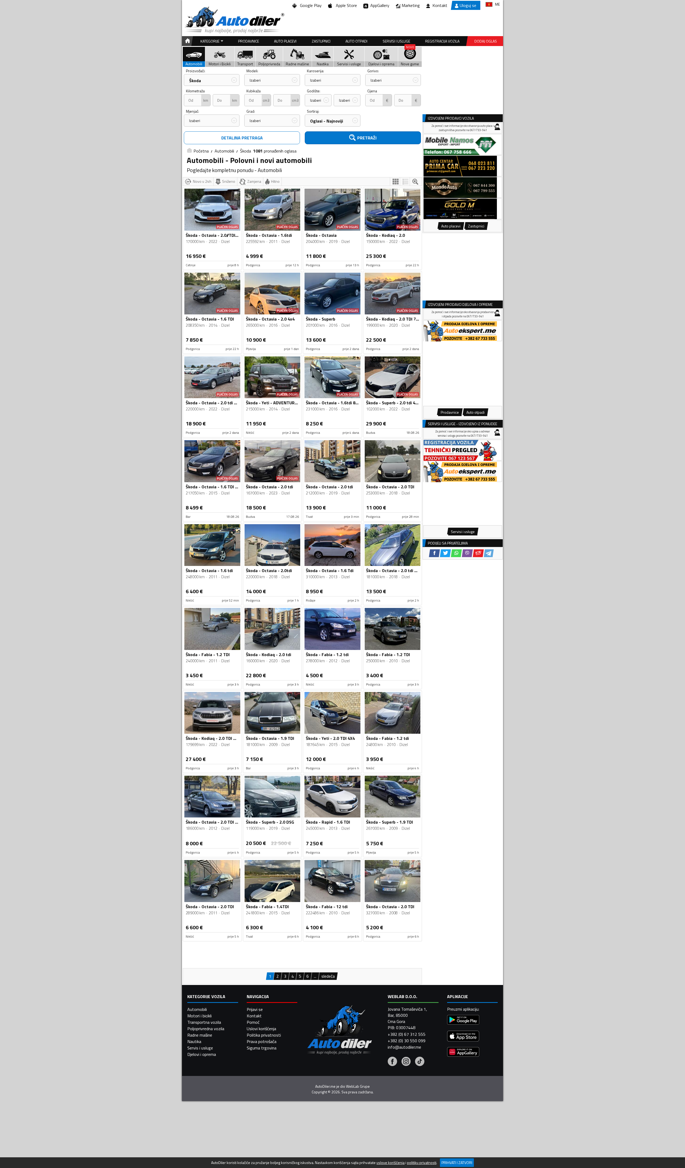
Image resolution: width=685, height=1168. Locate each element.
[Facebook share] (434, 553)
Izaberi (255, 80)
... (315, 976)
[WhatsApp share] (456, 553)
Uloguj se (468, 5)
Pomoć (253, 1022)
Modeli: (252, 71)
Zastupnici (321, 41)
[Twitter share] (445, 553)
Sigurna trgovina (261, 1048)
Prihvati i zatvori (457, 1162)
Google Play (310, 5)
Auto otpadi (356, 41)
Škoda (195, 80)
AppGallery (378, 5)
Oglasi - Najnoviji (326, 121)
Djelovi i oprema (201, 1054)
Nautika (194, 1041)
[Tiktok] (419, 1062)
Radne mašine (199, 1035)
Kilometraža (195, 91)
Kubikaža (253, 91)
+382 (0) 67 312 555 (406, 1034)
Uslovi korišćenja (261, 1028)
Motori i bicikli (199, 1016)
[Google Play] (463, 1020)
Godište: (313, 91)
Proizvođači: (195, 71)
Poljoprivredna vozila (205, 1028)
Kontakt (439, 5)
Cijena (372, 91)
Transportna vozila (204, 1022)
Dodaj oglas (485, 41)
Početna (201, 151)
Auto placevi (285, 41)
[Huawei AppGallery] (463, 1052)
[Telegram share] (489, 553)
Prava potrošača (261, 1041)
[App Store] (463, 1037)
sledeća (328, 976)
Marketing (411, 5)
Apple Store (345, 5)
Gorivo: (373, 71)
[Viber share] (467, 553)
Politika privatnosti (264, 1035)
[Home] (186, 41)
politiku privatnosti (421, 1162)
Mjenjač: (192, 111)
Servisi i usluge (396, 41)
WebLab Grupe (358, 1086)
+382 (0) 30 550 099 (406, 1040)
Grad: (250, 111)
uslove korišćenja (390, 1162)
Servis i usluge (200, 1048)
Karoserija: (315, 71)
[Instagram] (406, 1062)
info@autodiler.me (404, 1047)
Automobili (224, 151)
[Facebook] (392, 1062)
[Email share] (478, 553)
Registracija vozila (442, 41)
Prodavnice (248, 41)
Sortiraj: (313, 111)
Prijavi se (255, 1009)
